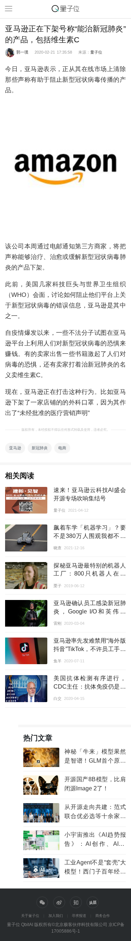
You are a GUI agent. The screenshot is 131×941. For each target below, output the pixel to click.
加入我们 (55, 916)
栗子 (57, 586)
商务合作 (102, 916)
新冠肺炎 (40, 448)
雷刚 (57, 623)
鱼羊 (57, 661)
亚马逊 (15, 448)
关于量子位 (30, 916)
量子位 (96, 52)
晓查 (57, 548)
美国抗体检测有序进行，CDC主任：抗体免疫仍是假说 (89, 686)
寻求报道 (79, 916)
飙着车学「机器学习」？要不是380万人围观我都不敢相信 (89, 535)
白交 (57, 698)
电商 (62, 448)
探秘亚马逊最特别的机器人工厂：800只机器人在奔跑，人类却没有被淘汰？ (89, 573)
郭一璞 (22, 52)
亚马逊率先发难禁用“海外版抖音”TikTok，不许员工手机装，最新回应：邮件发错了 (89, 649)
